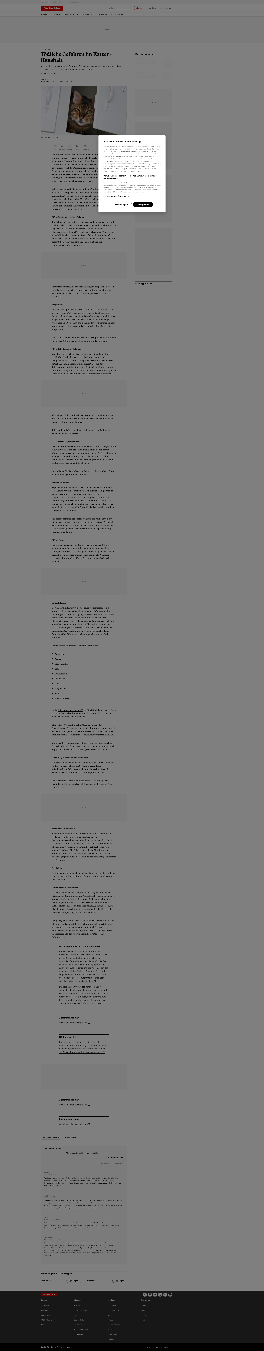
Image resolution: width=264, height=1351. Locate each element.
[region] (132, 173)
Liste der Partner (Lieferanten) (116, 196)
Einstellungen (121, 204)
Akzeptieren (143, 204)
